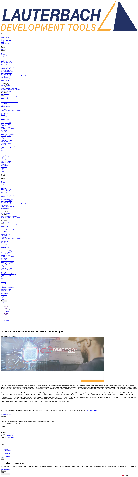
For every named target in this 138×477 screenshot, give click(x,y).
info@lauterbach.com (9, 437)
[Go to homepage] (69, 30)
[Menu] (1, 33)
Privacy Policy (7, 450)
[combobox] (126, 475)
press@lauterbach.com (91, 410)
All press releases (5, 320)
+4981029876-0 (8, 435)
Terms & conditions (9, 452)
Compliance (7, 453)
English (126, 475)
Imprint (6, 449)
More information (5, 469)
